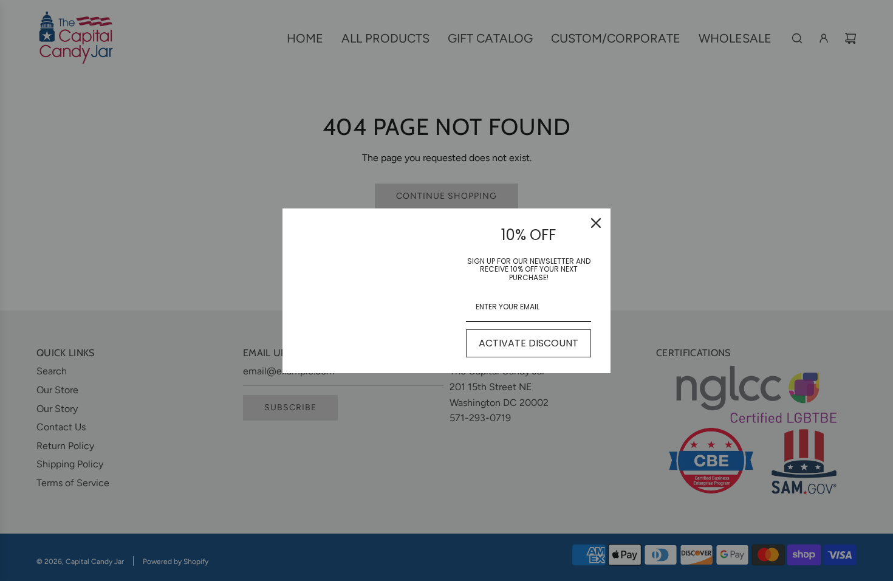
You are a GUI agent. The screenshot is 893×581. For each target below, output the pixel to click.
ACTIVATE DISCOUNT (528, 343)
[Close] (596, 223)
